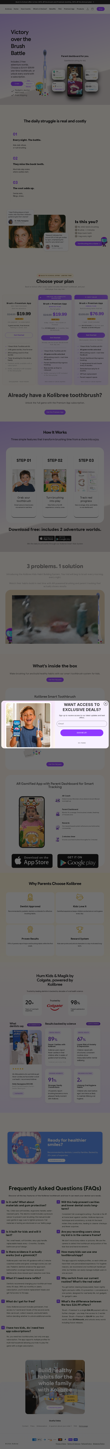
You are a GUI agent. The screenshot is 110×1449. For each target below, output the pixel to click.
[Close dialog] (106, 704)
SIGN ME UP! (82, 733)
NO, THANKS (82, 743)
